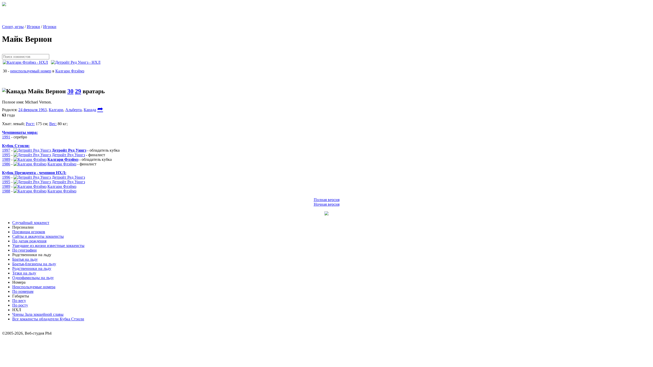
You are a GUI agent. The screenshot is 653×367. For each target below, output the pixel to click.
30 (70, 91)
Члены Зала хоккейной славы (38, 314)
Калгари (56, 110)
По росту (20, 305)
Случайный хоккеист (30, 222)
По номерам (22, 291)
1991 (6, 137)
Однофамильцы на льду (33, 278)
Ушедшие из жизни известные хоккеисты (48, 245)
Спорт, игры (13, 26)
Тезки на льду (24, 273)
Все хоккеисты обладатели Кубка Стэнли (48, 319)
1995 (6, 155)
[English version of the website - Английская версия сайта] (4, 5)
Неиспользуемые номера (33, 287)
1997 (6, 150)
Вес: (53, 124)
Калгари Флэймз (69, 71)
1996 (6, 177)
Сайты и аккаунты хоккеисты (38, 236)
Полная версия (327, 200)
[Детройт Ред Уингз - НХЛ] (77, 62)
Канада (90, 110)
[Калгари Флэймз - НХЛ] (27, 62)
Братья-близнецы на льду (34, 264)
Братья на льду (25, 259)
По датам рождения (29, 241)
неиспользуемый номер (30, 71)
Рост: (30, 124)
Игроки (33, 26)
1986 (6, 164)
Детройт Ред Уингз (68, 155)
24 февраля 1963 (32, 110)
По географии (24, 250)
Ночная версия (327, 204)
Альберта (73, 110)
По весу (19, 300)
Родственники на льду (31, 268)
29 (78, 91)
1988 (6, 191)
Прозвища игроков (28, 232)
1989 (6, 159)
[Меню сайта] (326, 214)
